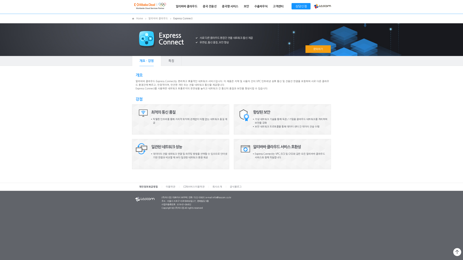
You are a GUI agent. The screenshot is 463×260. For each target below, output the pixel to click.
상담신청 (301, 6)
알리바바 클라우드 (186, 6)
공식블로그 (236, 187)
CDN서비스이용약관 (194, 187)
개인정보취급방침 (148, 187)
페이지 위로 (457, 252)
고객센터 (278, 6)
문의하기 (318, 49)
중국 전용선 (209, 6)
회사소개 (217, 187)
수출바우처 (261, 6)
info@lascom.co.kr (222, 197)
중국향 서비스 (230, 6)
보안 (246, 6)
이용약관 (170, 187)
